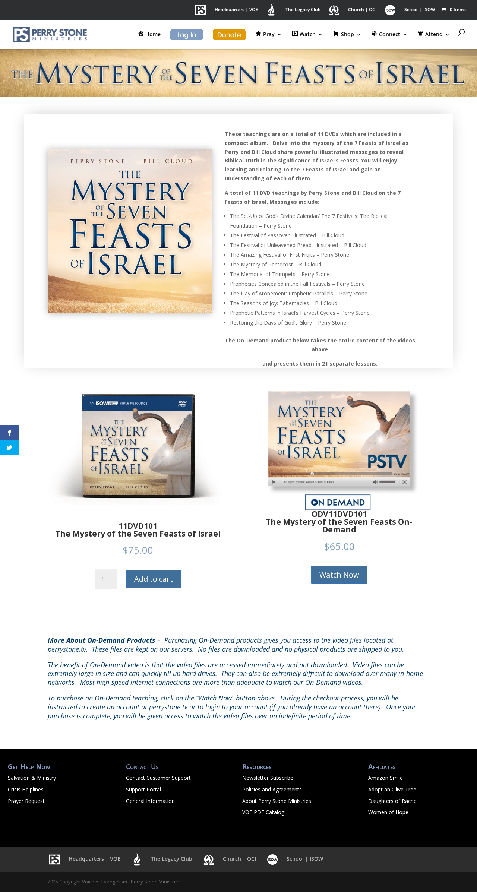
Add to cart (153, 579)
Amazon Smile (385, 777)
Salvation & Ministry (32, 777)
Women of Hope (388, 812)
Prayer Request (26, 800)
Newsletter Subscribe (267, 777)
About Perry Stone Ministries (276, 800)
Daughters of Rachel (393, 800)
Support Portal (143, 789)
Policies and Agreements (272, 789)
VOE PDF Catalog (263, 812)
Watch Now (339, 575)
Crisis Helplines (26, 789)
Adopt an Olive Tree (392, 789)
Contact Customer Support (158, 777)
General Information (150, 800)
